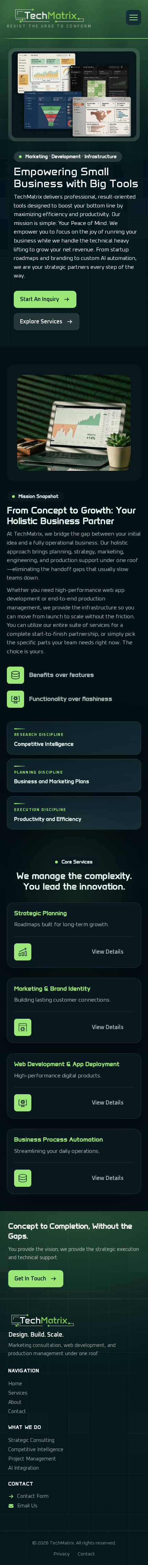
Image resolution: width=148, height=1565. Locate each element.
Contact (17, 1411)
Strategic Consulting (31, 1440)
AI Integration (23, 1468)
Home (15, 1383)
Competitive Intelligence (35, 1449)
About (15, 1402)
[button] (133, 17)
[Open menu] (133, 17)
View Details (108, 952)
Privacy (62, 1554)
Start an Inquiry (39, 299)
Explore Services (41, 321)
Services (18, 1393)
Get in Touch (30, 1278)
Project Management (32, 1458)
